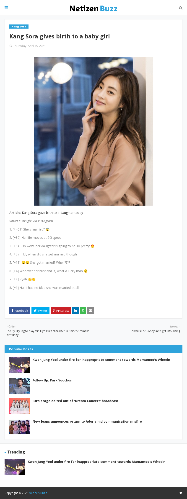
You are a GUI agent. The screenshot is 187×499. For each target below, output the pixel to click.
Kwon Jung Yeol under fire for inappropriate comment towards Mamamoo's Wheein (101, 359)
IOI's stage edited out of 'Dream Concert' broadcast (76, 401)
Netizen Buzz (38, 493)
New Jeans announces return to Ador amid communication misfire (87, 421)
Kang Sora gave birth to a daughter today (52, 212)
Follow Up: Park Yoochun (52, 380)
